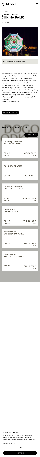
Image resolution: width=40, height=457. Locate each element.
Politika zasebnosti (29, 439)
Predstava (7, 155)
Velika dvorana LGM (10, 209)
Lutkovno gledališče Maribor (13, 141)
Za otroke (5, 14)
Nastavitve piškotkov (9, 443)
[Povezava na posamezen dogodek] (20, 148)
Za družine (14, 14)
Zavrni (20, 447)
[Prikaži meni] (37, 3)
